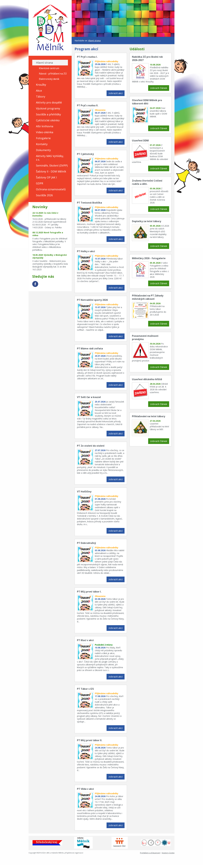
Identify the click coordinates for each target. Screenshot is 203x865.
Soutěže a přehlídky (48, 114)
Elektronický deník (49, 79)
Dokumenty (43, 150)
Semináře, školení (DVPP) (52, 165)
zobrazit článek (158, 88)
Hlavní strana (44, 62)
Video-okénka (44, 132)
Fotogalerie (43, 138)
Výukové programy (48, 108)
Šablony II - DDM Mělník (51, 171)
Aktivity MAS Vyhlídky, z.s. (50, 157)
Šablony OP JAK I (46, 177)
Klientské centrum (49, 68)
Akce (39, 90)
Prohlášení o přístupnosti (150, 853)
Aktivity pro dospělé (49, 102)
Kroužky (41, 84)
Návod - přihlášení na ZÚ (53, 73)
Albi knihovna (44, 126)
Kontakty (42, 144)
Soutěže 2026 (44, 195)
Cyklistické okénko (48, 120)
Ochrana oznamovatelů (51, 189)
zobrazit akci (115, 93)
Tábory (40, 96)
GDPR (39, 183)
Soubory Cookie (168, 853)
